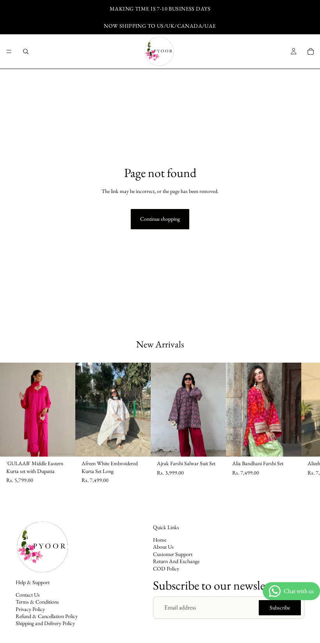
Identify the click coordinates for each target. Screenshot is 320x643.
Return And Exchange (176, 561)
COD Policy (166, 568)
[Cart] (310, 51)
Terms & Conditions (37, 601)
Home (159, 539)
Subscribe (280, 607)
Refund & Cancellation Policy (47, 616)
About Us (163, 547)
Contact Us (28, 594)
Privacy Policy (30, 609)
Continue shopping (160, 218)
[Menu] (9, 51)
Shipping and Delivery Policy (45, 623)
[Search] (25, 51)
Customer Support (172, 554)
